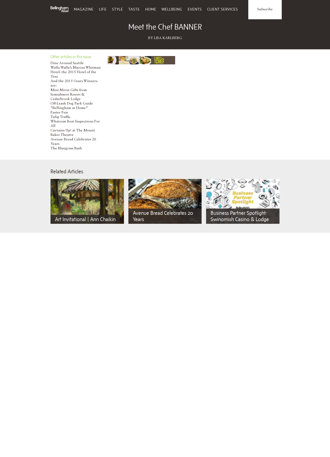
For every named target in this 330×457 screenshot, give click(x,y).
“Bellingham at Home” (69, 108)
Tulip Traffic (60, 117)
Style (117, 9)
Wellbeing (172, 9)
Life (103, 9)
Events (195, 9)
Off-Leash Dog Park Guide (72, 103)
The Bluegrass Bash (66, 148)
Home (150, 9)
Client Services (222, 9)
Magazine (84, 9)
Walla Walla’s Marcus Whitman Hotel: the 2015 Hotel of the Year (76, 72)
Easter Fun (59, 112)
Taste (134, 9)
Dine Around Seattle (67, 63)
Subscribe (265, 9)
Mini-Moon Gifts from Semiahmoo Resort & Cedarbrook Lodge (69, 94)
